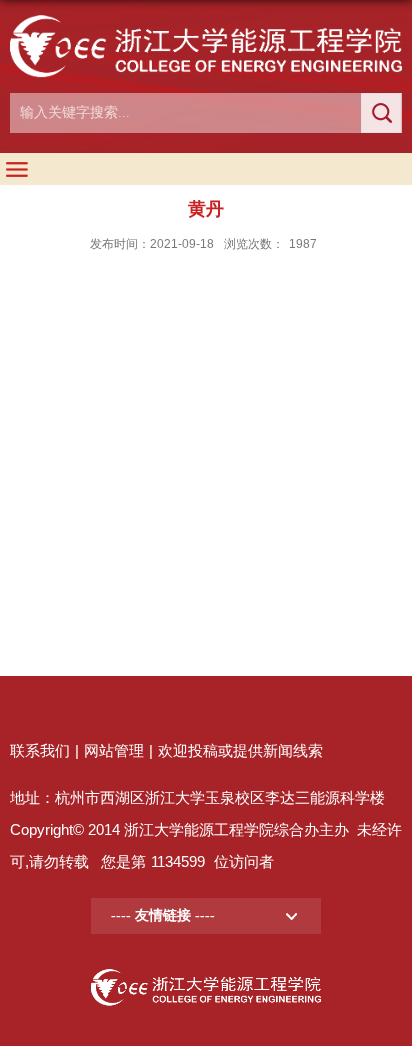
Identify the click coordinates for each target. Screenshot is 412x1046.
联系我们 (40, 751)
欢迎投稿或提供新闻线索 (240, 751)
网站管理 (114, 751)
